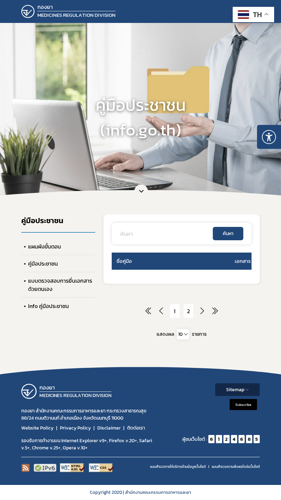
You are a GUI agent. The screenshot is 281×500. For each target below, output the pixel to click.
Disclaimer (109, 428)
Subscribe (243, 404)
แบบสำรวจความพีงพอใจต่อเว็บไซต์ (236, 466)
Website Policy (37, 428)
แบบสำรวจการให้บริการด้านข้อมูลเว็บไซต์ (178, 466)
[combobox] (183, 334)
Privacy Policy (75, 428)
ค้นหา (228, 233)
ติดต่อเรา (136, 428)
